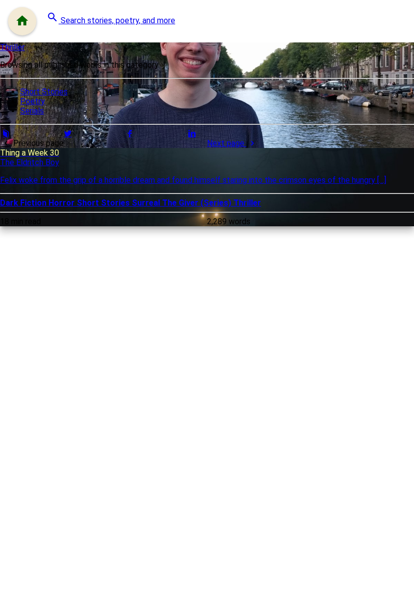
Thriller (12, 47)
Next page (226, 143)
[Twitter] (67, 133)
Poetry (32, 101)
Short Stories (44, 91)
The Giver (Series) (197, 203)
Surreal (147, 203)
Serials (32, 111)
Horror (62, 203)
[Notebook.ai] (5, 133)
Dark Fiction (24, 203)
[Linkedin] (191, 133)
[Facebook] (129, 133)
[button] (110, 18)
